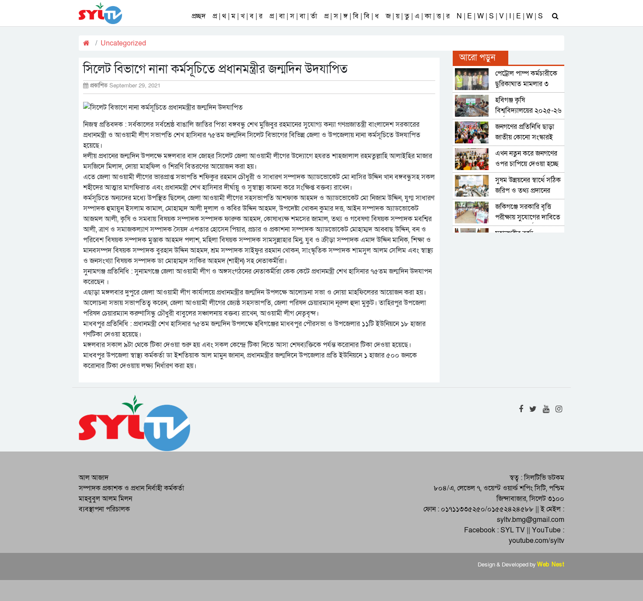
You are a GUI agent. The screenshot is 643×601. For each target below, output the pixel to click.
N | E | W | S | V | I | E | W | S (500, 16)
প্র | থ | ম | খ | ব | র (237, 16)
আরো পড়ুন (477, 57)
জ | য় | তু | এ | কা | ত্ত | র (418, 16)
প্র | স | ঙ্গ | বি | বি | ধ (351, 16)
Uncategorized (123, 43)
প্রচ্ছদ (199, 16)
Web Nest (550, 565)
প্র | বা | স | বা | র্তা (293, 16)
